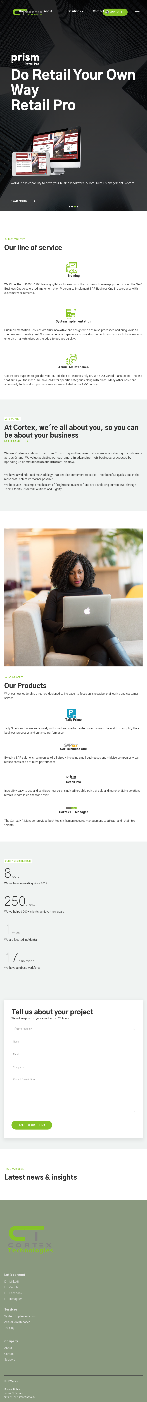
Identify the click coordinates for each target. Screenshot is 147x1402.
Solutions (74, 11)
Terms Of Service (13, 1393)
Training (9, 1327)
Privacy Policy (12, 1389)
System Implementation (19, 1316)
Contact (98, 11)
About (48, 11)
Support (116, 12)
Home (23, 11)
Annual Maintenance (17, 1322)
